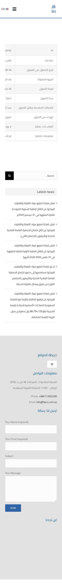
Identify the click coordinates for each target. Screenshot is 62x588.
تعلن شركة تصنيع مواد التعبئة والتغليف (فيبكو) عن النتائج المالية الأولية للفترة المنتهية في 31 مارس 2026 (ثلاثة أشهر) (31, 251)
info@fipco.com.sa (46, 402)
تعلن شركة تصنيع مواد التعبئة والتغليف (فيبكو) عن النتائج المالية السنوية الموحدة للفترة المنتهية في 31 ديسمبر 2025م (33, 209)
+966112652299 (48, 396)
